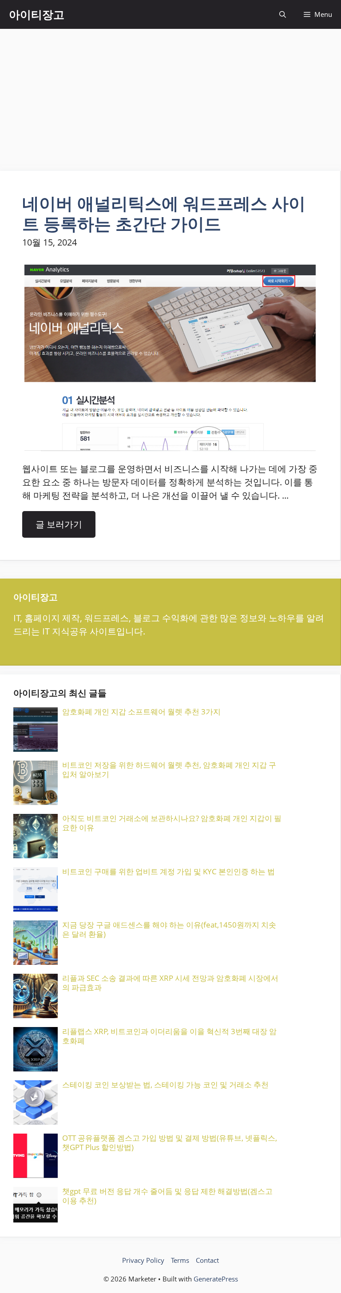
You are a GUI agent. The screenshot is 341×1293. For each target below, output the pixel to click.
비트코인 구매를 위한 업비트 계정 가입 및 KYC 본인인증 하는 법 (168, 871)
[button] (282, 14)
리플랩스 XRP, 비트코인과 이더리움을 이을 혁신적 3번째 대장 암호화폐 (169, 1035)
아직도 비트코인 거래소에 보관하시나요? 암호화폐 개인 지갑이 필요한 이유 (172, 822)
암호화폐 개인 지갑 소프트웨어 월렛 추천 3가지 (141, 711)
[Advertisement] (170, 95)
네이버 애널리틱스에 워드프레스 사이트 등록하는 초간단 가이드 (163, 213)
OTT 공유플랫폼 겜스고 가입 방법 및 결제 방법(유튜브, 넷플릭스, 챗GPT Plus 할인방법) (169, 1142)
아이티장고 (36, 14)
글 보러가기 (59, 524)
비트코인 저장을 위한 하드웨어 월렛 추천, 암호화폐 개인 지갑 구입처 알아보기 (169, 769)
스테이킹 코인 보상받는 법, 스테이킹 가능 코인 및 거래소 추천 (165, 1084)
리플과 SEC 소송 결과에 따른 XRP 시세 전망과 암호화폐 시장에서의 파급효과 (170, 982)
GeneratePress (216, 1278)
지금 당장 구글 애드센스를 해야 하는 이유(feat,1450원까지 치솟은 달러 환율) (169, 929)
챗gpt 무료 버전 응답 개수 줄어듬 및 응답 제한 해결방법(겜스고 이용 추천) (167, 1195)
